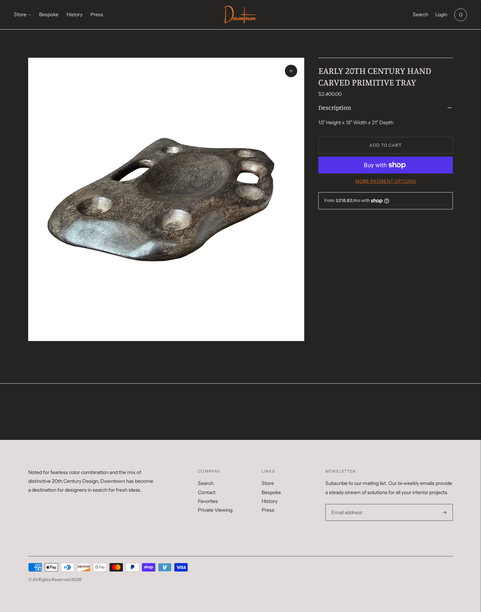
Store (20, 14)
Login (441, 14)
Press (96, 14)
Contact (206, 492)
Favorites (208, 501)
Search (205, 483)
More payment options (385, 181)
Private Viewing (215, 510)
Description (334, 107)
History (74, 14)
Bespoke (48, 14)
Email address (346, 504)
